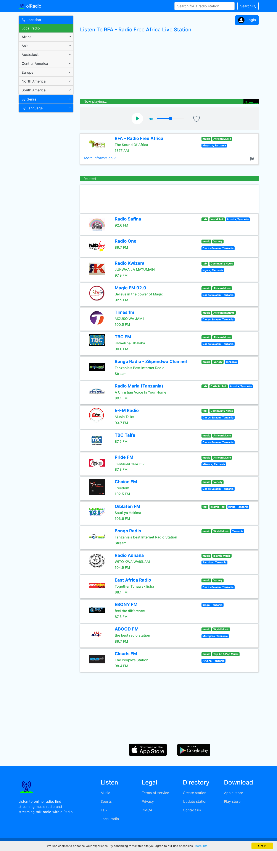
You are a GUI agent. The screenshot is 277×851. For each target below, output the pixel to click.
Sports (106, 801)
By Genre (28, 99)
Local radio (30, 28)
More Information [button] (99, 158)
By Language (32, 108)
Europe (27, 72)
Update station (195, 801)
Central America (35, 63)
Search (246, 6)
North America (34, 81)
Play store (232, 801)
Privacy (148, 801)
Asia (25, 46)
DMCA (147, 810)
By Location (31, 20)
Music (105, 793)
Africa (26, 37)
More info (201, 846)
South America (34, 90)
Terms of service (155, 793)
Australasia (31, 54)
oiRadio (33, 6)
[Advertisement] (44, 183)
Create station (194, 793)
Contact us (192, 810)
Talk (104, 810)
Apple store (233, 793)
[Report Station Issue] (252, 158)
